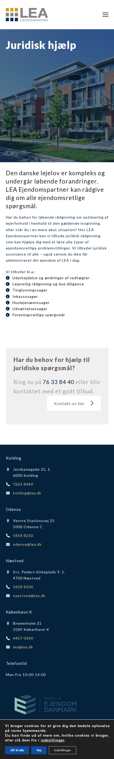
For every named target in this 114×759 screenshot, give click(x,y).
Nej (39, 750)
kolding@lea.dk (27, 493)
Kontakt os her (69, 403)
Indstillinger (62, 750)
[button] (105, 14)
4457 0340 (23, 638)
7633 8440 (23, 484)
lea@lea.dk (23, 647)
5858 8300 (23, 587)
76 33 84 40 (58, 381)
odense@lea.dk (27, 544)
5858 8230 (23, 535)
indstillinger (52, 740)
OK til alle (17, 750)
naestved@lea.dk (29, 595)
